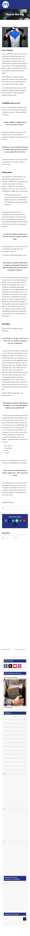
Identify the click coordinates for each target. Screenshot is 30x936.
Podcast (7, 740)
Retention (7, 748)
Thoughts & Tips (9, 756)
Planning (7, 736)
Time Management (10, 764)
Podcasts (7, 744)
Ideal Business (9, 725)
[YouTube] (15, 666)
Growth (7, 721)
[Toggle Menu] (27, 4)
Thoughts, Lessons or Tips (12, 760)
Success (7, 752)
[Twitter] (10, 666)
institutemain (6, 508)
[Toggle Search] (21, 4)
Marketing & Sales (10, 729)
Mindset (7, 733)
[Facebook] (6, 666)
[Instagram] (19, 666)
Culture (7, 717)
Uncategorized (13, 508)
